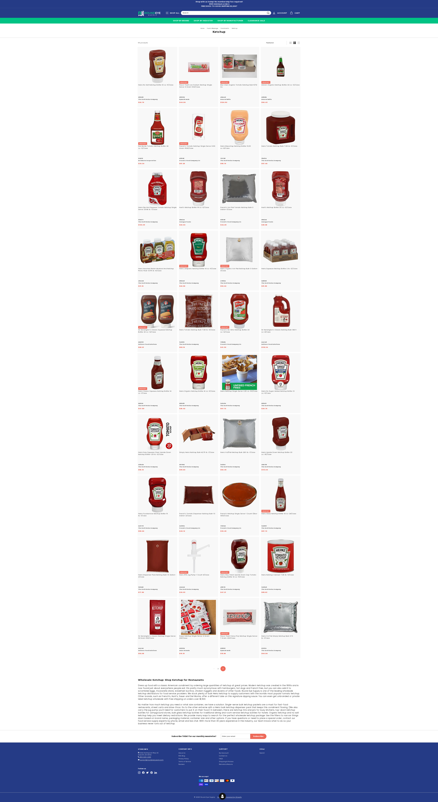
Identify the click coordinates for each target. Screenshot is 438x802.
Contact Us (223, 756)
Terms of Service (185, 761)
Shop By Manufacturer (230, 21)
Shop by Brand (181, 21)
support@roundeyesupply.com (152, 760)
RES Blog (182, 756)
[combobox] (226, 13)
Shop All (173, 13)
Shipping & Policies (226, 761)
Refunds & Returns (226, 764)
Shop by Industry (203, 21)
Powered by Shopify (233, 797)
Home (202, 28)
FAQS (221, 759)
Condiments (225, 28)
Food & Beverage (212, 28)
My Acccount (224, 753)
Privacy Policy (184, 759)
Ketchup (235, 28)
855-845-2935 (145, 757)
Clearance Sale (256, 21)
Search (262, 753)
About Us (182, 753)
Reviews (182, 764)
